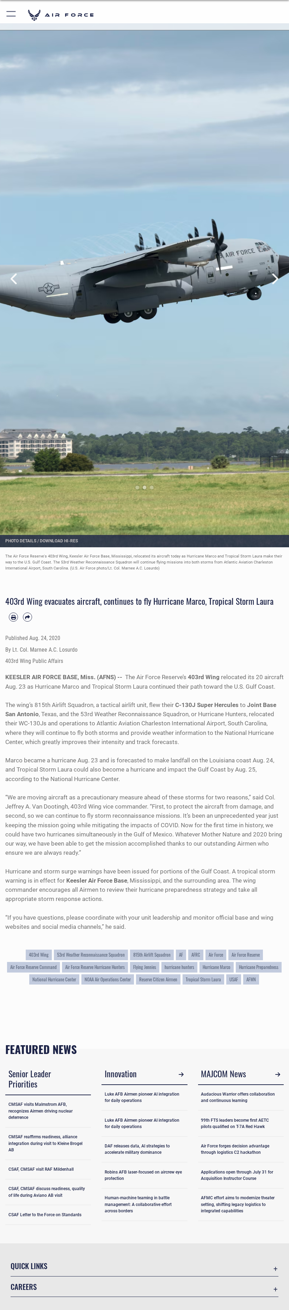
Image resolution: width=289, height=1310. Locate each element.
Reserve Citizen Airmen (158, 979)
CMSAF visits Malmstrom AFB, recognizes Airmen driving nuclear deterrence (40, 1111)
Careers (24, 1286)
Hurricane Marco (216, 966)
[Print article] (13, 617)
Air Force (216, 954)
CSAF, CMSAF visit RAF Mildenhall (41, 1169)
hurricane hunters (179, 966)
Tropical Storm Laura (203, 979)
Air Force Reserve (246, 954)
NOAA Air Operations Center (108, 979)
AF (181, 954)
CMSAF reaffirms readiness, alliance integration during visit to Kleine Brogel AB (45, 1143)
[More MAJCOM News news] (277, 1074)
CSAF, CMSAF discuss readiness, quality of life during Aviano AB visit (46, 1192)
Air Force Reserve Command (33, 966)
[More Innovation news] (181, 1074)
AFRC (195, 954)
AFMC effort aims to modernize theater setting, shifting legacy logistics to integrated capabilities (238, 1204)
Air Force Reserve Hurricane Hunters (95, 966)
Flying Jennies (144, 966)
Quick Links (29, 1265)
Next (274, 279)
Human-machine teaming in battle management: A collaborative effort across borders (138, 1204)
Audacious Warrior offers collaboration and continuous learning (238, 1097)
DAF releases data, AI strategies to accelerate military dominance (137, 1149)
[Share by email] (27, 617)
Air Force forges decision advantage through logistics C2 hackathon (235, 1149)
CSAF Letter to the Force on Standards (44, 1214)
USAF (233, 979)
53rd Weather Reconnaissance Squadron (91, 954)
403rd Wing (39, 954)
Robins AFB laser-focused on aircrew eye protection (143, 1175)
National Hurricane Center (54, 979)
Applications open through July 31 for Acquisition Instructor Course (237, 1175)
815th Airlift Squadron (152, 954)
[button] (11, 15)
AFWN (251, 979)
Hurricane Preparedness (258, 966)
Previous (14, 279)
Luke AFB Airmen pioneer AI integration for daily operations (142, 1097)
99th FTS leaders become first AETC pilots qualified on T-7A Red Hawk (235, 1123)
